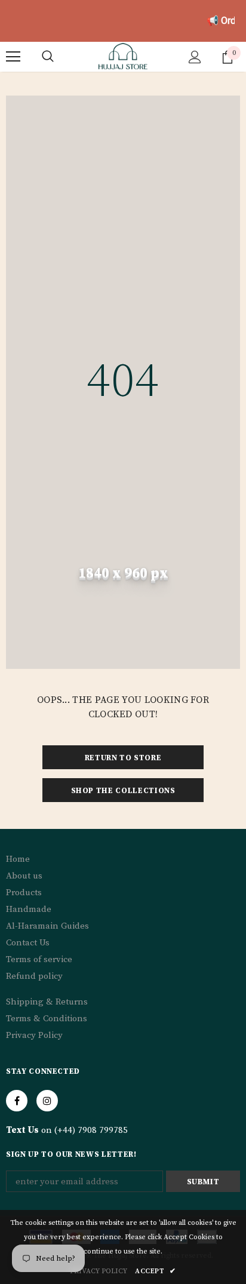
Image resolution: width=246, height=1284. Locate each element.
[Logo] (123, 56)
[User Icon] (195, 57)
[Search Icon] (48, 57)
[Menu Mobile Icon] (13, 57)
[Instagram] (47, 1100)
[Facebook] (16, 1100)
